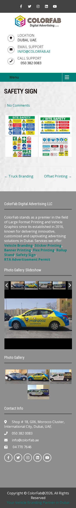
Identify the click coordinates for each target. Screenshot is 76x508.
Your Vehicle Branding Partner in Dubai (38, 502)
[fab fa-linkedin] (46, 6)
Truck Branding (18, 176)
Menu (14, 77)
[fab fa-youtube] (55, 6)
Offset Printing (58, 176)
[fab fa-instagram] (38, 6)
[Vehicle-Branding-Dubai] (18, 285)
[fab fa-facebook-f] (21, 6)
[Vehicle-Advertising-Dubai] (45, 285)
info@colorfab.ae (34, 51)
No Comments (18, 105)
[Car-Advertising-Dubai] (31, 285)
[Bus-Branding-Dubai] (59, 285)
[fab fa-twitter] (29, 6)
